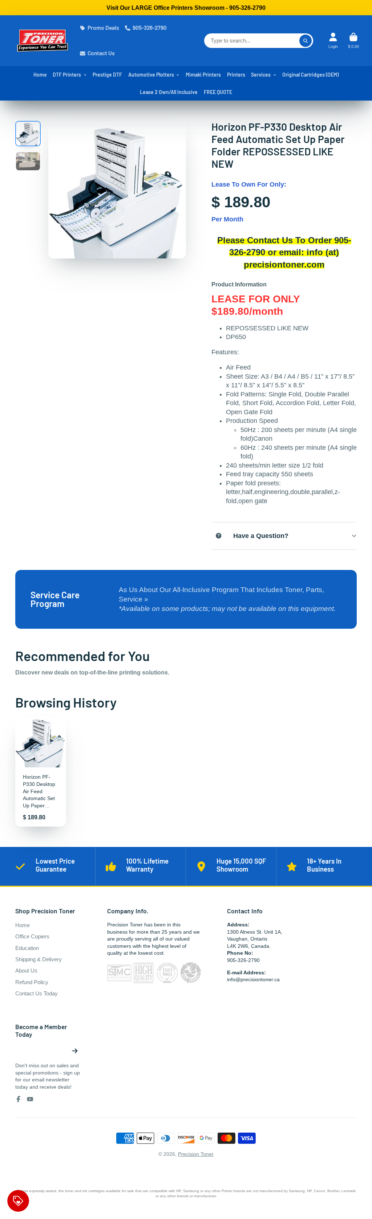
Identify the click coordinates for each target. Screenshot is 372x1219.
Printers (236, 75)
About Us (26, 970)
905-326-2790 (150, 27)
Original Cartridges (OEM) (310, 75)
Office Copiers (32, 936)
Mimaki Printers (203, 75)
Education (27, 948)
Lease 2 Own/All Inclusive (169, 92)
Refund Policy (31, 982)
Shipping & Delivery (38, 959)
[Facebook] (18, 1099)
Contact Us (101, 53)
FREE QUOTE (218, 92)
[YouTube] (30, 1099)
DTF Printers (67, 75)
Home (40, 75)
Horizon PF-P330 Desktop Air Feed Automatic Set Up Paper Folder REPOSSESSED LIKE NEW (40, 772)
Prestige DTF (107, 75)
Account (333, 40)
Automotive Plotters (151, 75)
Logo (42, 41)
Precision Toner (196, 1154)
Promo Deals (103, 27)
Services (261, 75)
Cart (353, 40)
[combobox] (258, 40)
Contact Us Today (36, 993)
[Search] (305, 40)
